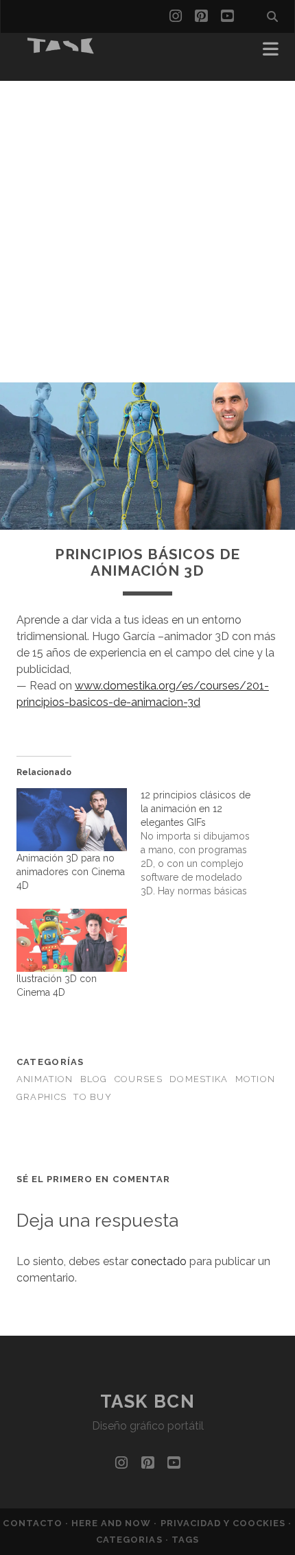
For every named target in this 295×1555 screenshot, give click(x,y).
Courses (139, 1079)
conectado (159, 1261)
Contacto (33, 1523)
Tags (185, 1539)
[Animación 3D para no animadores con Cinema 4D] (71, 819)
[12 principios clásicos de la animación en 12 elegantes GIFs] (203, 843)
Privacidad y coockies (225, 1523)
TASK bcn (147, 1401)
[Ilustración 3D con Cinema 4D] (71, 940)
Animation (44, 1079)
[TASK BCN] (61, 49)
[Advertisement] (147, 228)
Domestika (198, 1079)
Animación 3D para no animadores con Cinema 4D (70, 872)
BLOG (94, 1079)
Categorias (130, 1539)
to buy (92, 1097)
